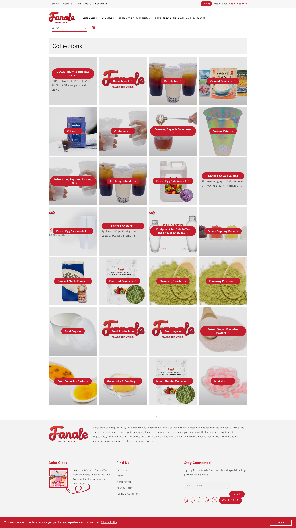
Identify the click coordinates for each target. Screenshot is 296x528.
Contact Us (101, 3)
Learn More (79, 483)
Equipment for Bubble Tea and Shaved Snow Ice (173, 231)
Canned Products (221, 81)
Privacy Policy (124, 487)
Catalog (55, 3)
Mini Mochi (221, 381)
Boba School (121, 81)
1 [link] (139, 416)
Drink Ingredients (121, 181)
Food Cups (71, 331)
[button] (91, 18)
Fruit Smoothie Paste (71, 381)
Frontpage (171, 331)
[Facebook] (201, 500)
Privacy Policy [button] (109, 522)
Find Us (206, 3)
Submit (237, 494)
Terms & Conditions (128, 493)
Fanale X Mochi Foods (71, 281)
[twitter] (215, 500)
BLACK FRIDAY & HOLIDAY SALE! (73, 73)
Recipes (67, 3)
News (88, 3)
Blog (78, 3)
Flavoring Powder (171, 281)
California (122, 470)
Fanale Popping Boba (221, 231)
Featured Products (121, 281)
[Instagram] (194, 500)
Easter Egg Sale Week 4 (71, 231)
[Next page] (156, 416)
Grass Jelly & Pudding (121, 381)
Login (232, 3)
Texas (119, 476)
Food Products (121, 331)
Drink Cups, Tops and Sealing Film (73, 181)
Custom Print (221, 131)
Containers (121, 131)
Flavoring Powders (221, 281)
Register (242, 3)
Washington (123, 481)
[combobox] (69, 27)
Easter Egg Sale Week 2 (171, 181)
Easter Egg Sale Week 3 (223, 176)
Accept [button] (281, 522)
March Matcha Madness (171, 381)
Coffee (71, 131)
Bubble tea (171, 81)
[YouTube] (187, 500)
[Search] (83, 27)
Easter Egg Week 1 (123, 226)
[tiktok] (208, 500)
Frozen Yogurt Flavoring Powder (223, 331)
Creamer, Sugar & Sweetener (172, 129)
